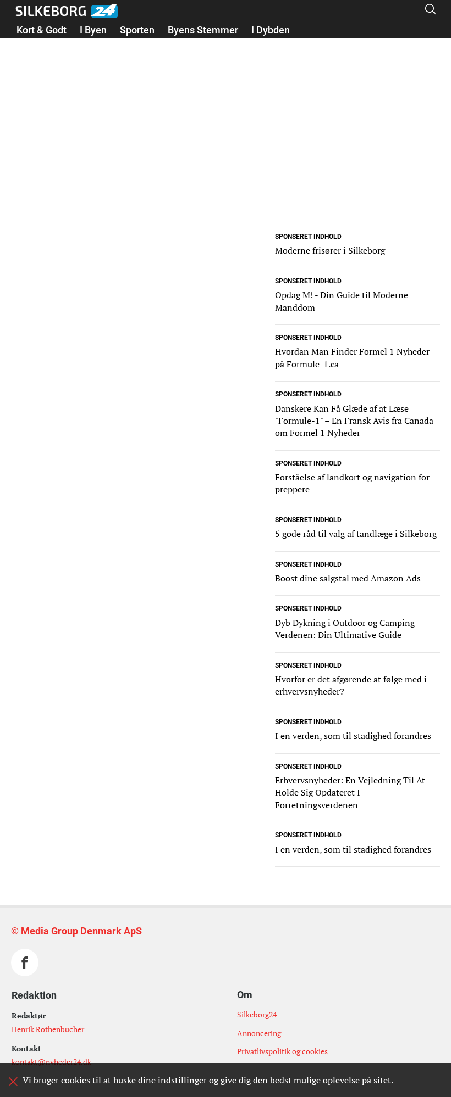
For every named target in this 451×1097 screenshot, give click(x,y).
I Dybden (270, 30)
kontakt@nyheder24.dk (51, 1061)
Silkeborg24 (257, 1014)
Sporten (137, 30)
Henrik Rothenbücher (48, 1029)
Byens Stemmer (203, 30)
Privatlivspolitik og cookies (282, 1051)
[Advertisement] (225, 153)
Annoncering (259, 1033)
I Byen (93, 30)
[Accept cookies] (13, 1082)
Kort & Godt (41, 30)
